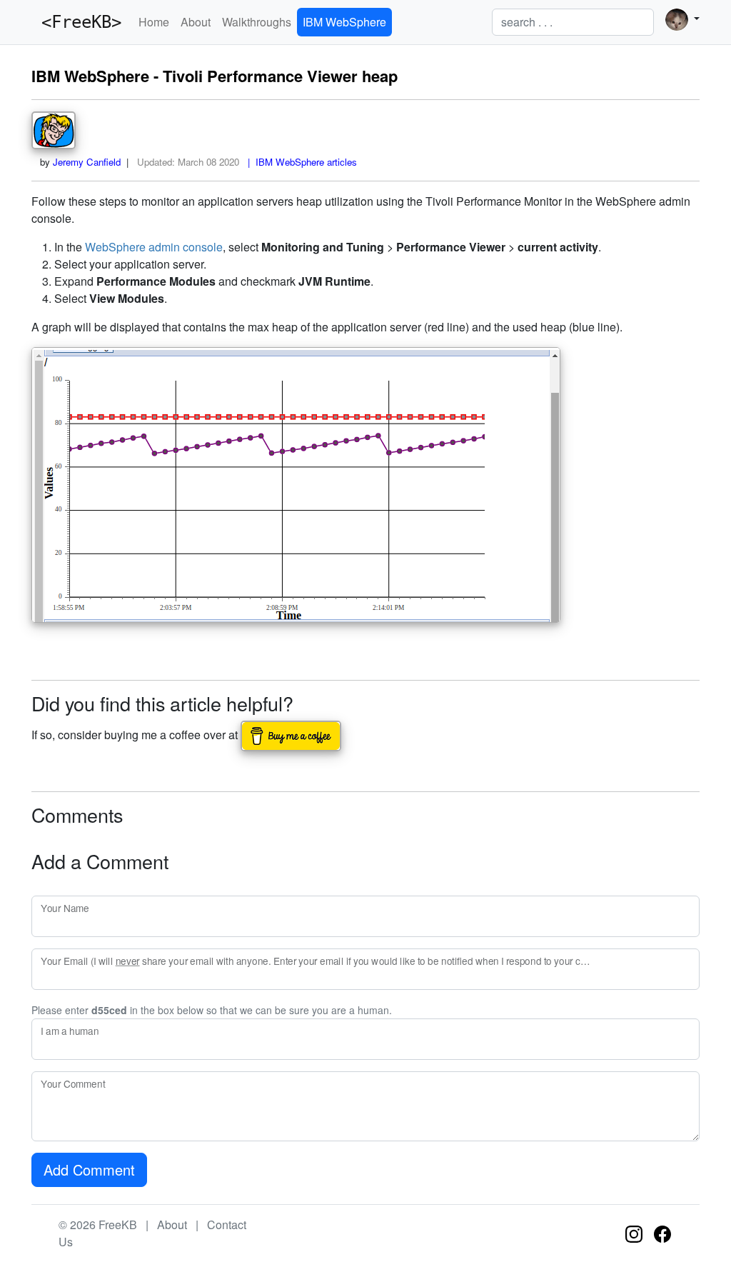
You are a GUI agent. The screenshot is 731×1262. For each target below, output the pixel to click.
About (196, 22)
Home (153, 22)
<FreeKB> (76, 22)
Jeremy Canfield (87, 162)
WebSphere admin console (154, 247)
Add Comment (89, 1169)
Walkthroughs (256, 22)
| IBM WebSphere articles (299, 162)
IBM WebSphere (344, 22)
